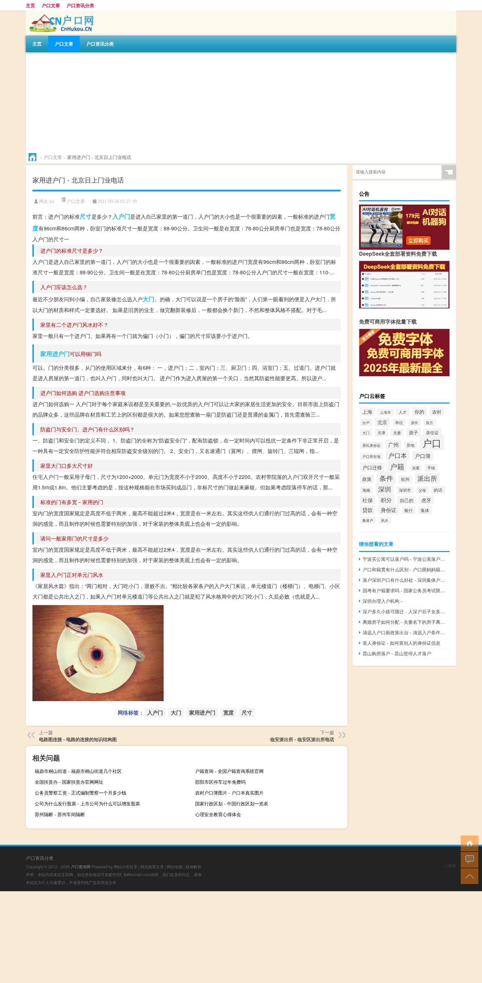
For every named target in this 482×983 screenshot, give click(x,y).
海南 (366, 490)
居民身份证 (371, 445)
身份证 (388, 510)
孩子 (413, 432)
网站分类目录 (125, 866)
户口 (431, 442)
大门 (148, 299)
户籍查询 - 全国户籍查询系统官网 (229, 771)
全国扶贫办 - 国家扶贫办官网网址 (69, 781)
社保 (367, 499)
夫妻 (397, 432)
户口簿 (423, 455)
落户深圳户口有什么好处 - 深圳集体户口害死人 (406, 580)
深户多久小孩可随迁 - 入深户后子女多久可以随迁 (406, 611)
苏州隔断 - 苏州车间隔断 (60, 814)
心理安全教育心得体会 (218, 814)
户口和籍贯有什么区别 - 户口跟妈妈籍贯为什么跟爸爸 (406, 569)
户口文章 (51, 5)
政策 (367, 479)
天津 (381, 433)
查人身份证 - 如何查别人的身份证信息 (401, 642)
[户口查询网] (60, 13)
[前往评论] (468, 859)
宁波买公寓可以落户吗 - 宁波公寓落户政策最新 (406, 559)
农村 (436, 411)
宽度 (228, 712)
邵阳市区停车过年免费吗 (220, 781)
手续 (431, 468)
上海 (367, 411)
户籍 (397, 466)
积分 (386, 500)
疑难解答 (193, 866)
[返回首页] (468, 843)
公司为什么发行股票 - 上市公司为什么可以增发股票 (87, 803)
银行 (408, 510)
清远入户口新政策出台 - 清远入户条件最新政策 (406, 632)
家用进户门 (55, 353)
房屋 (415, 467)
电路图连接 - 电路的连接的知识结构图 (78, 739)
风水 (384, 520)
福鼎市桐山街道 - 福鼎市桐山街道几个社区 (78, 771)
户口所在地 (371, 456)
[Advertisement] (222, 101)
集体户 (367, 520)
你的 (419, 411)
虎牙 (426, 500)
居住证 (432, 432)
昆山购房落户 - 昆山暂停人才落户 (397, 653)
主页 (30, 5)
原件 (414, 422)
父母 (422, 490)
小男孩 (450, 865)
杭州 (405, 479)
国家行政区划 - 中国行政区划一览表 (231, 803)
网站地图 (175, 866)
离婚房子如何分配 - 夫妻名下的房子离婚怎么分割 (406, 622)
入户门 (121, 216)
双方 (429, 422)
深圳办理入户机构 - (382, 601)
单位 (399, 422)
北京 (382, 422)
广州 (393, 444)
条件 (386, 478)
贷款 (367, 510)
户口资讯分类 (80, 5)
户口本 (397, 455)
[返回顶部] (468, 875)
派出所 (427, 478)
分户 (366, 422)
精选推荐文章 (152, 866)
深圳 (384, 489)
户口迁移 (372, 467)
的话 (438, 490)
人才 (403, 412)
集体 (425, 510)
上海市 (385, 412)
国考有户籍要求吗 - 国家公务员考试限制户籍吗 (406, 590)
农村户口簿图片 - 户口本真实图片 (229, 792)
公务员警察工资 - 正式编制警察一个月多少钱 (80, 792)
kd (52, 201)
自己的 (406, 500)
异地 (410, 445)
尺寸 (85, 216)
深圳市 (405, 490)
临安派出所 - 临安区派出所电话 (302, 739)
